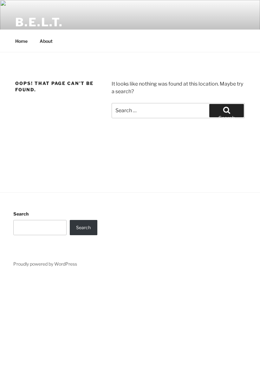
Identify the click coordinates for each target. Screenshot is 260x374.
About (46, 41)
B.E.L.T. (39, 22)
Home (21, 41)
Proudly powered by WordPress (45, 264)
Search (21, 213)
